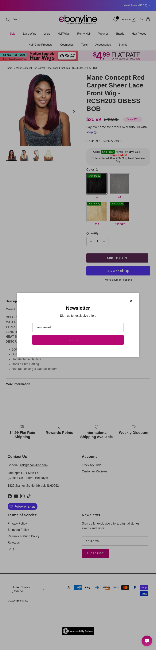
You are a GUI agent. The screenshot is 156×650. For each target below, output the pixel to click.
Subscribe (77, 339)
